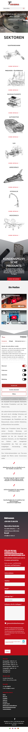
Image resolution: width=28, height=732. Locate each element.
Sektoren (5, 700)
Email (7, 588)
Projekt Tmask (6, 703)
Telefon (7, 581)
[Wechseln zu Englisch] (12, 728)
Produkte (5, 698)
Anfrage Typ (9, 596)
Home (4, 694)
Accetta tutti (14, 385)
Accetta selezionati (14, 389)
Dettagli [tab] (11, 341)
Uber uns (5, 696)
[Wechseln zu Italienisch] (10, 728)
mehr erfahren (14, 279)
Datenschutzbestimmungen (15, 624)
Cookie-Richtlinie (7, 709)
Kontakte (5, 702)
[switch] (24, 370)
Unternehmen (9, 573)
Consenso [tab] (4, 341)
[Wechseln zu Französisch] (15, 728)
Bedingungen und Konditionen (10, 705)
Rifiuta (14, 394)
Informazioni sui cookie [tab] (21, 341)
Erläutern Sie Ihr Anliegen (13, 604)
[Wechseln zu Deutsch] (18, 728)
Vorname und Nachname (13, 565)
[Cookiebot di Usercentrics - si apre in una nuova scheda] (20, 337)
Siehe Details (13, 66)
